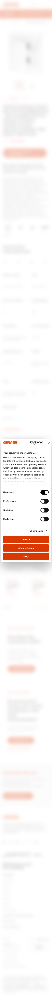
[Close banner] (49, 443)
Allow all (26, 539)
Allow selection (26, 548)
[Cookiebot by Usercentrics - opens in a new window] (32, 443)
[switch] (44, 501)
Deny (26, 556)
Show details (36, 531)
